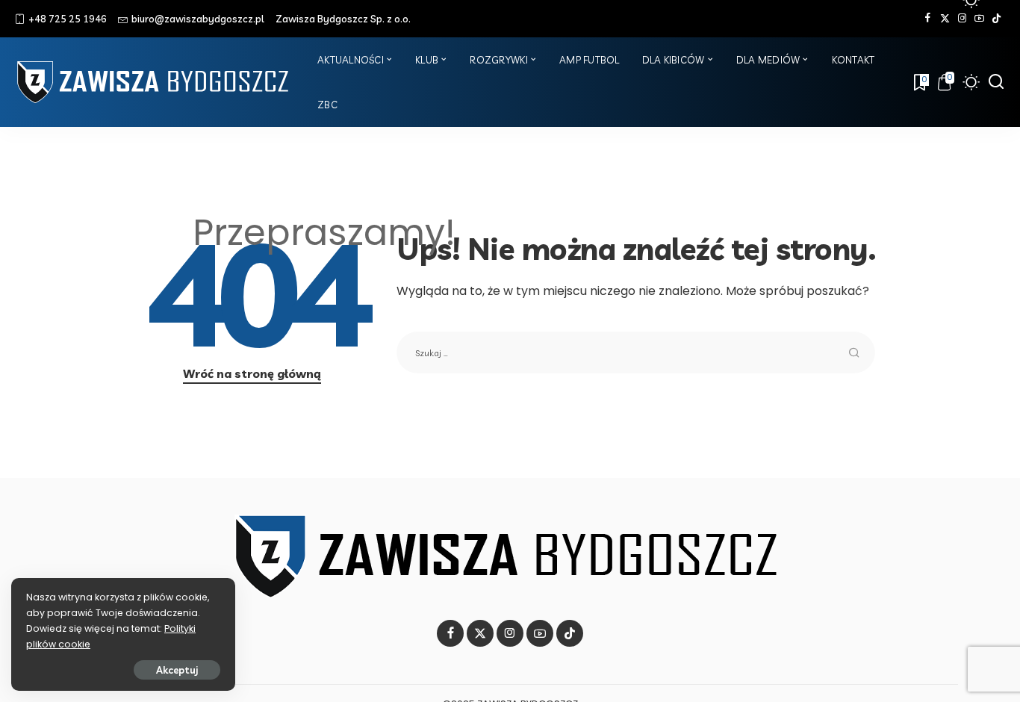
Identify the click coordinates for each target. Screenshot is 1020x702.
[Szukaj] (996, 82)
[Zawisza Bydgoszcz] (155, 82)
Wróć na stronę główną (252, 373)
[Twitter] (945, 19)
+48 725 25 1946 (67, 19)
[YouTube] (979, 19)
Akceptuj (177, 670)
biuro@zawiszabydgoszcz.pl (197, 19)
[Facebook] (927, 19)
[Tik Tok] (996, 19)
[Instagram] (962, 19)
